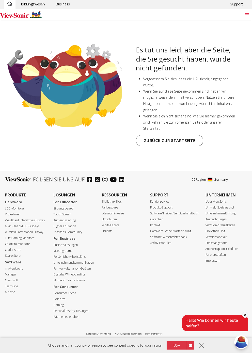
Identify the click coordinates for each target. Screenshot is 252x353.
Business (63, 4)
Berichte (107, 231)
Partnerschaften (215, 255)
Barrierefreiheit (153, 333)
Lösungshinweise (113, 213)
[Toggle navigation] (246, 14)
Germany (221, 179)
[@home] (10, 4)
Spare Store (12, 256)
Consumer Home (64, 293)
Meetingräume (62, 251)
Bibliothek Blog (112, 201)
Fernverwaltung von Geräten (72, 268)
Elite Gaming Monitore (19, 238)
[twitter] (98, 180)
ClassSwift (11, 280)
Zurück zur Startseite (169, 140)
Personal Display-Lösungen (71, 311)
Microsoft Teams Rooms (69, 280)
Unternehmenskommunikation (73, 262)
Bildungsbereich (63, 208)
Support (236, 4)
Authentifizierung (64, 220)
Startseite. (151, 128)
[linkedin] (123, 180)
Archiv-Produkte (160, 243)
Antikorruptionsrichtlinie (221, 249)
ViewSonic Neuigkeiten (220, 225)
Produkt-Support (161, 207)
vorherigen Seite (187, 122)
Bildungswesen (33, 4)
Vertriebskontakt (216, 237)
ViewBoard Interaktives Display (25, 220)
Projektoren (12, 214)
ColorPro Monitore (17, 244)
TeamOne (11, 286)
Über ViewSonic (215, 201)
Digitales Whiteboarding (69, 274)
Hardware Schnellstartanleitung (170, 231)
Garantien (156, 219)
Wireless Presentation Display (24, 232)
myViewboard (14, 268)
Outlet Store (13, 250)
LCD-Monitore (14, 208)
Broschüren (109, 219)
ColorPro (59, 299)
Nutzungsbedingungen (128, 333)
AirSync (10, 292)
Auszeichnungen (216, 219)
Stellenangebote (216, 243)
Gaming (58, 305)
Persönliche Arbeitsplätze (69, 257)
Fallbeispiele (110, 207)
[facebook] (91, 180)
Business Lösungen (65, 245)
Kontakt (155, 225)
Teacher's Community (67, 232)
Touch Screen (62, 214)
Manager (10, 274)
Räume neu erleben (66, 317)
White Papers (110, 225)
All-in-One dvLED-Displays (22, 226)
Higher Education (64, 226)
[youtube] (114, 180)
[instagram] (106, 180)
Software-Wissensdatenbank (168, 237)
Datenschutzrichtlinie (98, 333)
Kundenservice (159, 201)
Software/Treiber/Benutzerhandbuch (174, 213)
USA (176, 345)
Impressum (212, 260)
